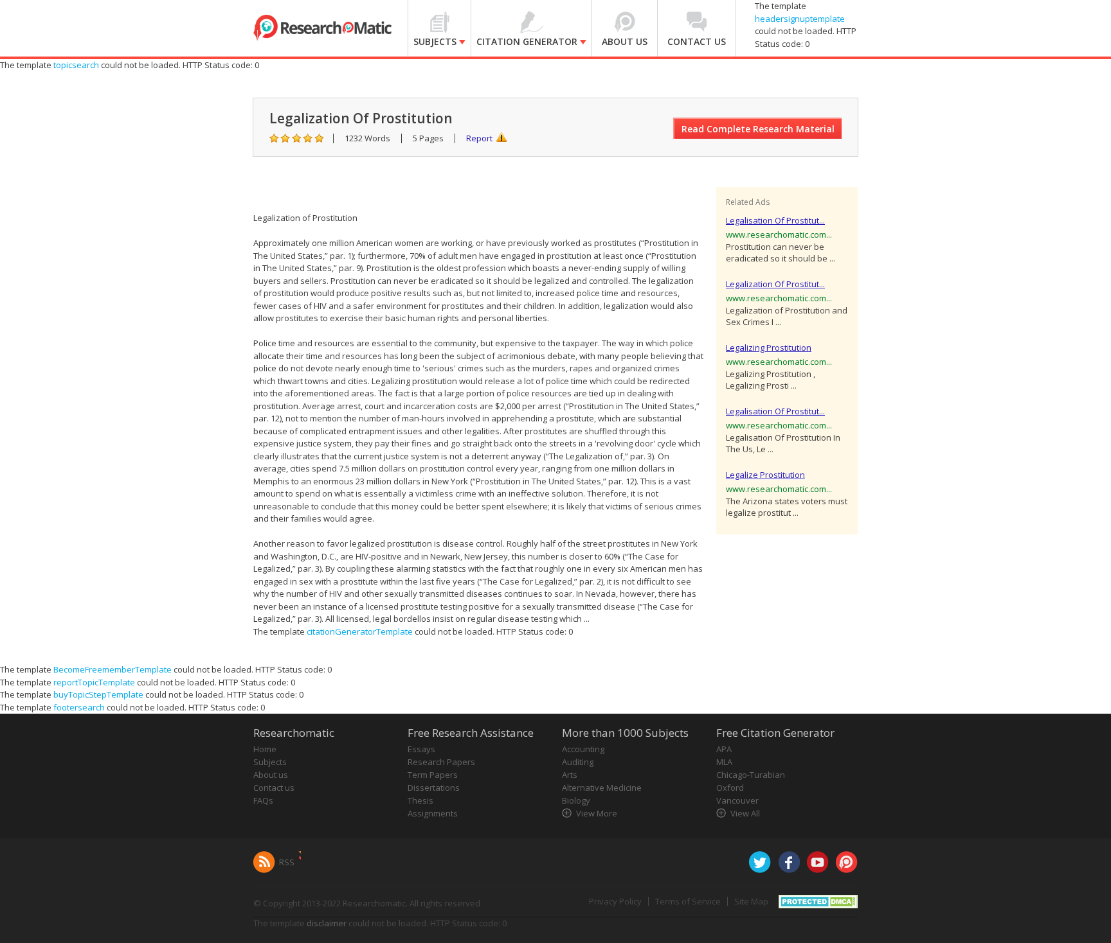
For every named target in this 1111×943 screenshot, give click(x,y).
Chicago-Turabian (750, 774)
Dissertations (434, 787)
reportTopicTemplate (94, 682)
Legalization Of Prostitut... (775, 284)
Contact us (273, 787)
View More (596, 813)
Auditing (577, 762)
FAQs (263, 800)
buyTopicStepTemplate (98, 694)
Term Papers (433, 774)
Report (479, 138)
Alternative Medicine (602, 787)
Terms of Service (688, 901)
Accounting (583, 749)
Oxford (730, 787)
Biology (576, 800)
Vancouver (737, 800)
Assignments (433, 813)
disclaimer (327, 923)
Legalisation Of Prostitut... (775, 220)
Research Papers (441, 762)
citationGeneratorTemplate (360, 631)
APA (724, 749)
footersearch (79, 707)
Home (264, 749)
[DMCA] (818, 900)
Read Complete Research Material (758, 129)
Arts (569, 774)
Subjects (270, 762)
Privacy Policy (615, 901)
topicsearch (76, 65)
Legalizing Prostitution (768, 347)
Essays (421, 749)
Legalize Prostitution (765, 474)
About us (270, 774)
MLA (724, 762)
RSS (286, 862)
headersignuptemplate (800, 18)
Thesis (420, 800)
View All (745, 813)
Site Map (751, 901)
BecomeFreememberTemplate (112, 669)
